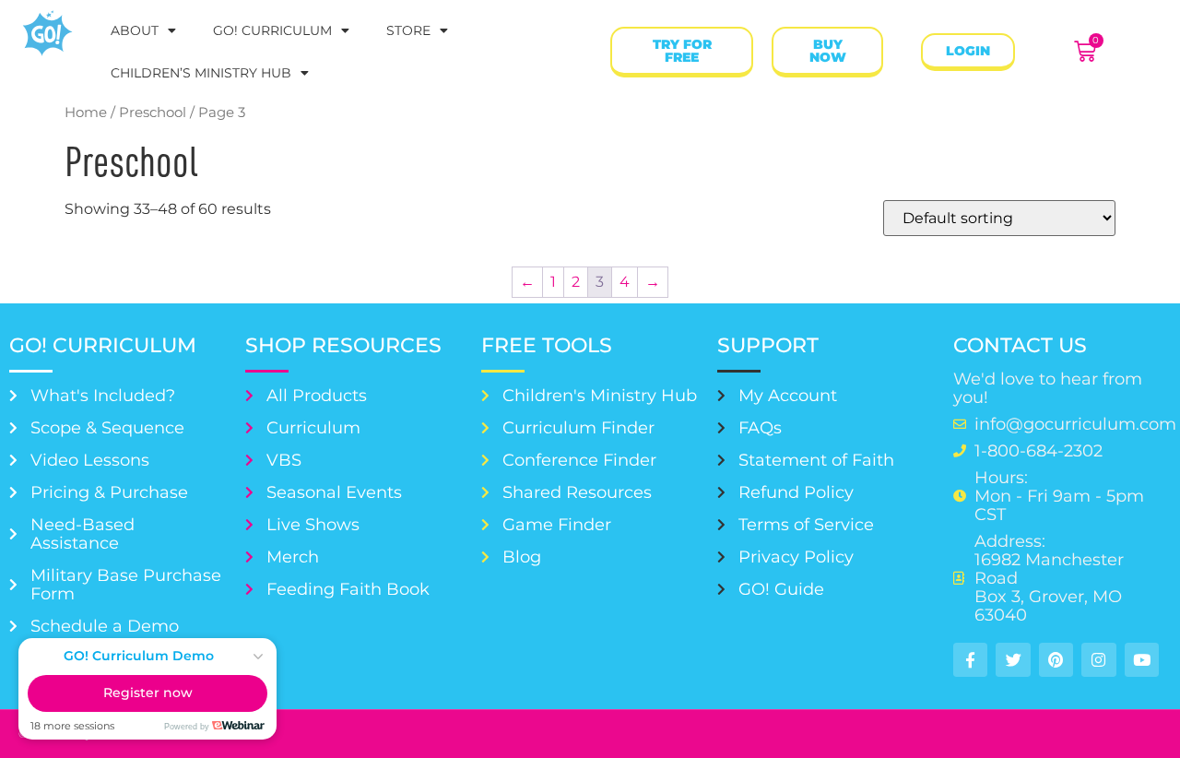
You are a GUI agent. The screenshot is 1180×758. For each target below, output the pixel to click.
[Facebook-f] (970, 660)
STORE (408, 30)
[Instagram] (1098, 660)
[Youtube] (1142, 660)
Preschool (152, 112)
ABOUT (135, 30)
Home (86, 112)
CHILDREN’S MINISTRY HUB (201, 73)
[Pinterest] (1056, 660)
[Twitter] (1013, 660)
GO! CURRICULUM (272, 30)
